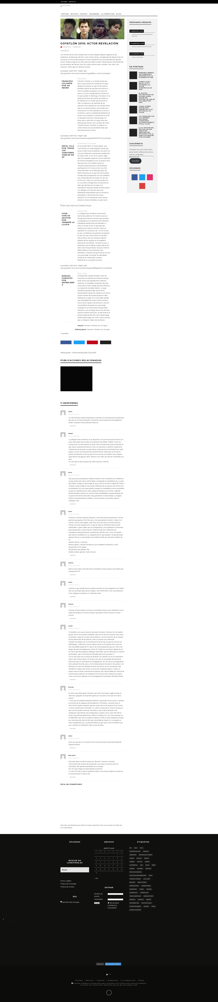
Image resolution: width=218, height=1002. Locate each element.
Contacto (72, 1)
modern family (134, 885)
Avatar (132, 858)
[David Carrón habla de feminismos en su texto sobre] (135, 944)
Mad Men (132, 882)
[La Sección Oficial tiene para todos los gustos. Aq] (82, 952)
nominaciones (146, 885)
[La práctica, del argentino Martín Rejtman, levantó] (28, 932)
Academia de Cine (135, 851)
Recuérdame (114, 903)
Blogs (118, 14)
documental (133, 865)
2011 (141, 847)
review (148, 899)
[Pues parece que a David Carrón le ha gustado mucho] (28, 944)
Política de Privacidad (68, 884)
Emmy (153, 865)
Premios (132, 899)
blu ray (139, 858)
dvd (141, 865)
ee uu (147, 865)
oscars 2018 (144, 892)
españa (132, 868)
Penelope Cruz (148, 896)
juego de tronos (135, 878)
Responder (73, 426)
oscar (142, 889)
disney (147, 861)
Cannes (132, 861)
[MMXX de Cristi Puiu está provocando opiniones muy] (82, 932)
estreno (140, 868)
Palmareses (94, 14)
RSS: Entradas (74, 902)
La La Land (147, 878)
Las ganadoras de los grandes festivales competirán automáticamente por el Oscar (146, 120)
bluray (147, 858)
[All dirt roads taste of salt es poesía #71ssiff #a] (188, 932)
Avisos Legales (65, 881)
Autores (64, 1)
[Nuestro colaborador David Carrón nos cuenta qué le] (28, 955)
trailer (146, 906)
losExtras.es (67, 47)
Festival (148, 868)
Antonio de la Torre (145, 854)
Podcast (84, 14)
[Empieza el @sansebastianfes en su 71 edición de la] (135, 954)
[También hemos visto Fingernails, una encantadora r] (82, 942)
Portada (65, 14)
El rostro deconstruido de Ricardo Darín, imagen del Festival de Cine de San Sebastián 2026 (147, 97)
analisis (145, 851)
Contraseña (98, 899)
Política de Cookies (67, 887)
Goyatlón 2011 (65, 50)
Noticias (74, 14)
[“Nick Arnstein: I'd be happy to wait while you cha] (188, 954)
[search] (86, 869)
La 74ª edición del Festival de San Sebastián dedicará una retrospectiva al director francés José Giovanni (146, 132)
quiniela (140, 899)
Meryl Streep (142, 882)
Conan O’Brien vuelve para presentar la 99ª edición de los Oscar (146, 109)
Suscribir (135, 161)
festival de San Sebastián (138, 875)
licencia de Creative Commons (132, 983)
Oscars (149, 889)
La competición (107, 14)
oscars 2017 (133, 892)
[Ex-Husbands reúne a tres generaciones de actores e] (135, 933)
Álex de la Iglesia (135, 909)
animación (133, 854)
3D (130, 847)
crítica (139, 861)
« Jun (96, 878)
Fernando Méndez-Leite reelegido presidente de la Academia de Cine (146, 75)
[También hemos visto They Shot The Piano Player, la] (188, 944)
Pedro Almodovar (135, 896)
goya (150, 875)
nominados (133, 889)
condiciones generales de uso (105, 985)
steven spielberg (135, 906)
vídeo (153, 906)
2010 (135, 847)
